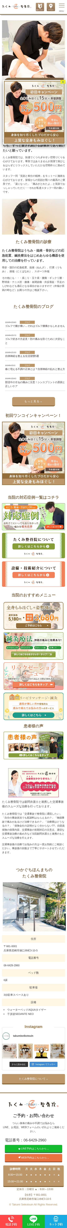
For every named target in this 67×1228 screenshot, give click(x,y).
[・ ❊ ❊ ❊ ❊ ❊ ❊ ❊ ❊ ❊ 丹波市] (25, 1051)
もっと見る (32, 401)
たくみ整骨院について (32, 1078)
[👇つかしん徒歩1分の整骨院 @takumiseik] (9, 1051)
